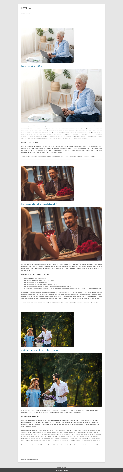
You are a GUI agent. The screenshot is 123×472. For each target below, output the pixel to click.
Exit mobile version (61, 470)
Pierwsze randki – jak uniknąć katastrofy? (39, 204)
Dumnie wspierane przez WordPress (29, 459)
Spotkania (85, 156)
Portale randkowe (56, 156)
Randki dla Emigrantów (70, 156)
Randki (62, 156)
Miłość (39, 156)
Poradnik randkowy (46, 156)
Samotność (79, 156)
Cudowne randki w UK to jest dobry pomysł (39, 350)
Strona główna (25, 14)
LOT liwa (26, 8)
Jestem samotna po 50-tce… (33, 66)
